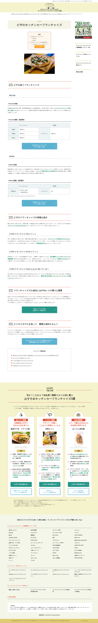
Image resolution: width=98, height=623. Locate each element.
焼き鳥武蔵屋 (34, 530)
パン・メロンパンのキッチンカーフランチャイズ (82, 570)
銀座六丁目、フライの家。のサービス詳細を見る (21, 491)
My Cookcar (55, 535)
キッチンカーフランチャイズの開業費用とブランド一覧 (83, 46)
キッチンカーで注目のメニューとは (21, 358)
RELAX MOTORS (78, 558)
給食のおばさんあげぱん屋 (80, 540)
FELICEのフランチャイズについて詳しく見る (39, 146)
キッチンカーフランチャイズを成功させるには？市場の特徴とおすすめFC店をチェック (39, 341)
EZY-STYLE (33, 537)
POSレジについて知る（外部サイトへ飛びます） (39, 309)
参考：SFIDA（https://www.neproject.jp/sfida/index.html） (21, 196)
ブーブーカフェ (34, 552)
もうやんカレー (34, 532)
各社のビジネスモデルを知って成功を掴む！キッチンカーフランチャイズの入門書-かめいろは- (72, 1)
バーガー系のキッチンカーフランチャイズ (23, 360)
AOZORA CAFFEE (13, 537)
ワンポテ (33, 560)
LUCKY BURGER (78, 535)
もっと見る (39, 46)
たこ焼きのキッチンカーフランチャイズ (61, 570)
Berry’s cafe (55, 555)
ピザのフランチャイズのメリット (41, 44)
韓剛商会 (33, 535)
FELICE (34, 38)
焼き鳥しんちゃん (13, 530)
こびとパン (76, 530)
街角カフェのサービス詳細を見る (50, 491)
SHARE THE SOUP (78, 545)
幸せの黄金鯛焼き (57, 545)
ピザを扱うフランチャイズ (36, 36)
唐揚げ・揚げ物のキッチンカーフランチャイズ (82, 575)
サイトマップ (85, 620)
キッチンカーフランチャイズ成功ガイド (83, 64)
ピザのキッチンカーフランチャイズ (61, 574)
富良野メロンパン (13, 555)
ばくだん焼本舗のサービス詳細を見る (78, 491)
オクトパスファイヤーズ (14, 540)
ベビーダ (76, 532)
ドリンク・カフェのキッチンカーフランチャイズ (17, 579)
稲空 (54, 537)
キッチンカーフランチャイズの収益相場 (61, 590)
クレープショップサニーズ (37, 542)
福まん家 (11, 532)
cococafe (33, 545)
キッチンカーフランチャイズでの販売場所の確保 (38, 590)
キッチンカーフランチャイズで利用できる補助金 (82, 590)
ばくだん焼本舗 (77, 550)
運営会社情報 (79, 72)
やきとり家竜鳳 (56, 558)
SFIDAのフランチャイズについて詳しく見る (39, 203)
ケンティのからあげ (13, 545)
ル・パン (11, 560)
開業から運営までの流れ (14, 589)
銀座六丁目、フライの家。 (15, 542)
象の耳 (10, 535)
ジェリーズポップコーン (36, 547)
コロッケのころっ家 (57, 532)
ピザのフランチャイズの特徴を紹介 (38, 42)
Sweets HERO (56, 547)
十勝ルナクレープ (35, 550)
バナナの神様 (12, 552)
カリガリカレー (56, 540)
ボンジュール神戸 (57, 530)
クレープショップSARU (58, 542)
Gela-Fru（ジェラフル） (14, 547)
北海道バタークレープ (79, 555)
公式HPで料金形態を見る (21, 484)
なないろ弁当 (56, 550)
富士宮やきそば (77, 552)
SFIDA (34, 40)
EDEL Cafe (77, 537)
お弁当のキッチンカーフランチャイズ (22, 365)
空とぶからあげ (12, 550)
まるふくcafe (34, 558)
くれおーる (76, 542)
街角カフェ (11, 558)
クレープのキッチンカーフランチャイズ (22, 363)
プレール (33, 555)
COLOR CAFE (34, 540)
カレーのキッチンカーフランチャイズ (39, 570)
